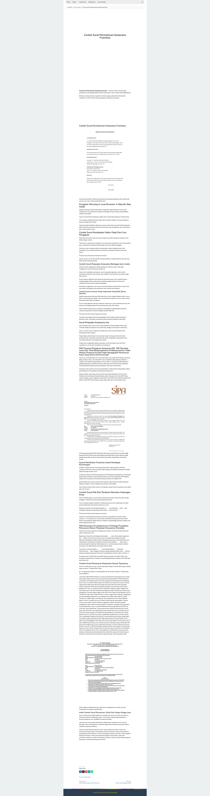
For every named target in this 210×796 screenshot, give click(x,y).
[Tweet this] (83, 771)
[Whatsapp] (92, 771)
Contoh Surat (87, 777)
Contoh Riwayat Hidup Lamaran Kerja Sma (89, 782)
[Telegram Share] (89, 771)
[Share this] (80, 771)
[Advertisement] (105, 22)
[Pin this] (86, 771)
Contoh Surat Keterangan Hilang (123, 782)
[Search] (142, 2)
